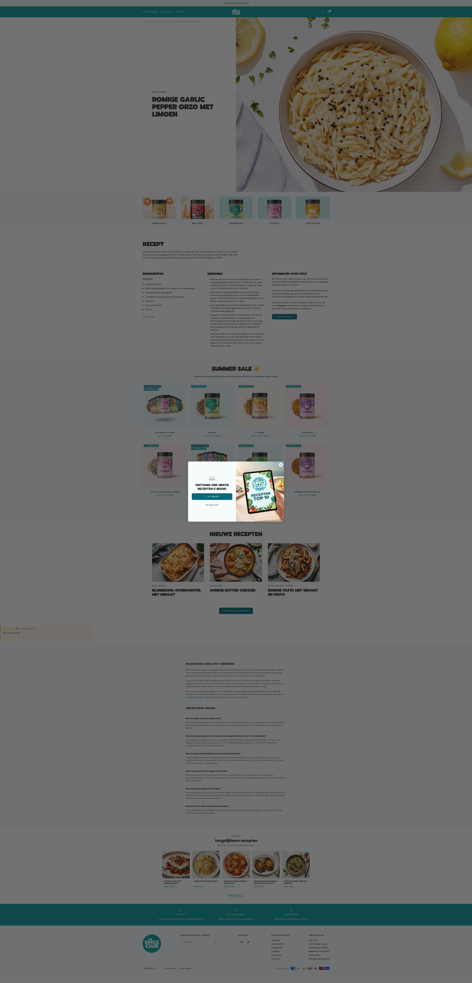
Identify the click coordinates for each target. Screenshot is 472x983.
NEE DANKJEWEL (212, 505)
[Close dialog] (281, 464)
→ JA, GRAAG (212, 496)
